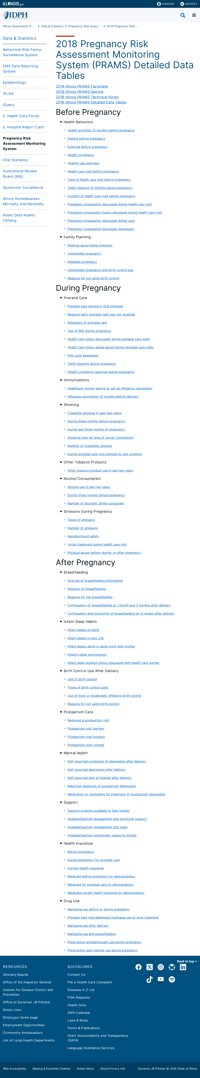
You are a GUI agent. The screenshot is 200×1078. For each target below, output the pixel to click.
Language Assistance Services (91, 1048)
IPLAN (8, 94)
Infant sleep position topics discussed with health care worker (113, 663)
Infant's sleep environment (87, 654)
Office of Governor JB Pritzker (26, 1002)
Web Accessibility (14, 1068)
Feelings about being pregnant (90, 245)
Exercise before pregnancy (87, 147)
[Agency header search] (182, 15)
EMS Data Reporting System (20, 68)
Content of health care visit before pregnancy (101, 196)
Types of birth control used (88, 687)
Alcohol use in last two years (89, 487)
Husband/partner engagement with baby (98, 827)
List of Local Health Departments (28, 1040)
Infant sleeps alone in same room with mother (101, 646)
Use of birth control (82, 679)
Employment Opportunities (24, 1025)
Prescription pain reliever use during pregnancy (103, 950)
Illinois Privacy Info (112, 1068)
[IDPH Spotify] (172, 980)
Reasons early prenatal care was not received (101, 314)
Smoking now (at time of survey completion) (101, 438)
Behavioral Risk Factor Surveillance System (22, 52)
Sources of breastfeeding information (95, 581)
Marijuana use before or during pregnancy (99, 909)
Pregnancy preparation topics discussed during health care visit (115, 212)
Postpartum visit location (86, 737)
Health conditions (81, 155)
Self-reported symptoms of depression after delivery (107, 761)
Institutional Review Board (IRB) (20, 173)
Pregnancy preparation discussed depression (101, 229)
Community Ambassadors (23, 1033)
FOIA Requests (79, 997)
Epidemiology (14, 82)
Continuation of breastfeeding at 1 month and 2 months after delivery (119, 605)
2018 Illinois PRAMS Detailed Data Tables (91, 102)
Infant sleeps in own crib (86, 638)
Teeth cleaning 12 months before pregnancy (100, 188)
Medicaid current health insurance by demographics (106, 893)
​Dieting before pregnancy (86, 138)
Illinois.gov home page (20, 1017)
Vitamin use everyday (83, 163)
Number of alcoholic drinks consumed (96, 503)
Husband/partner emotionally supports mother (102, 835)
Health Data (77, 1005)
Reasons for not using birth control (93, 278)
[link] (138, 968)
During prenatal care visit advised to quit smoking (105, 454)
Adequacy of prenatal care (87, 323)
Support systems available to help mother (99, 811)
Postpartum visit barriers (86, 728)
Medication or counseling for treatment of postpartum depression (116, 794)
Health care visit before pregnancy (93, 171)
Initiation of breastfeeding (87, 589)
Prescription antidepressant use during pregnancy (104, 942)
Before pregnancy (81, 852)
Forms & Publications (84, 1028)
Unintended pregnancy (84, 253)
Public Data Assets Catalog (19, 217)
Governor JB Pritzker (152, 1068)
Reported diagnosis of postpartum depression (102, 786)
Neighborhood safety (83, 536)
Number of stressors (83, 528)
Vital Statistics (15, 160)
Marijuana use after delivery (88, 926)
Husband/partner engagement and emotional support (107, 819)
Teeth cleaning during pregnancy (92, 364)
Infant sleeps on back (83, 630)
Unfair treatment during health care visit (97, 544)
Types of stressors (81, 520)
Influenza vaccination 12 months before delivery (103, 396)
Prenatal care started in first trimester (95, 306)
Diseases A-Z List (81, 990)
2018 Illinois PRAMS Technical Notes (87, 97)
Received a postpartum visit (88, 720)
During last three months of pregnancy (96, 429)
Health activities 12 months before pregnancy (101, 130)
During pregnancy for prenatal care (94, 860)
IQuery (8, 105)
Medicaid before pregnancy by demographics (101, 876)
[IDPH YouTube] (161, 980)
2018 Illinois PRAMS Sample (79, 92)
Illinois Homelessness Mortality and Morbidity (23, 201)
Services (191, 3)
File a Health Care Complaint (90, 982)
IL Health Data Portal (21, 116)
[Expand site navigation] (194, 15)
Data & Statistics (20, 38)
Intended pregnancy (82, 262)
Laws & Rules (78, 1020)
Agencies (168, 3)
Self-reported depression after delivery (97, 769)
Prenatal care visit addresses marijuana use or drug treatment (113, 917)
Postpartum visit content (86, 745)
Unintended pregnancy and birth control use (100, 270)
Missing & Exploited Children (52, 1068)
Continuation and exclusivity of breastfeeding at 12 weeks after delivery (121, 613)
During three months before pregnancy (96, 421)
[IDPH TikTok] (149, 980)
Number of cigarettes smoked (90, 446)
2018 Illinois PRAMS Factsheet (82, 86)
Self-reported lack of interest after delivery (100, 778)
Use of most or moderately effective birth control (104, 696)
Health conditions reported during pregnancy (101, 372)
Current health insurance (86, 868)
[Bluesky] (172, 968)
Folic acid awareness (83, 355)
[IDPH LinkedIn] (183, 968)
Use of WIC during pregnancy (89, 331)
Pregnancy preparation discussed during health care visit (110, 204)
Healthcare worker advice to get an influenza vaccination (110, 388)
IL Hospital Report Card (23, 127)
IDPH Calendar (79, 1013)
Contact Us (76, 974)
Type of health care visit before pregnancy (99, 180)
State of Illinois (187, 1068)
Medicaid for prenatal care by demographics (101, 884)
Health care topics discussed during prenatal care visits (109, 339)
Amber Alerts (85, 1068)
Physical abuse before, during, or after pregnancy (104, 553)
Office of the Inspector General (27, 982)
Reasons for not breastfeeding (90, 597)
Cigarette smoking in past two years (94, 413)
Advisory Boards (16, 974)
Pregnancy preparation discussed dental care (101, 221)
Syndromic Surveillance (23, 187)
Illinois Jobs (12, 1010)
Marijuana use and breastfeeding (92, 934)
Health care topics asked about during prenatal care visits (111, 347)
